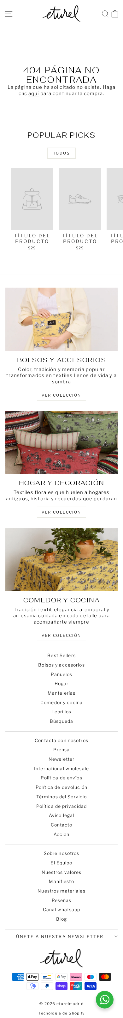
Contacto (62, 824)
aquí (33, 93)
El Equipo (61, 862)
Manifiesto (61, 881)
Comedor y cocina (61, 702)
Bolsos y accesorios (61, 664)
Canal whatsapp (61, 909)
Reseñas (62, 900)
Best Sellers (61, 655)
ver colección (61, 395)
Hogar (62, 683)
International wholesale (61, 768)
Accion (62, 834)
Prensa (61, 749)
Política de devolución (61, 787)
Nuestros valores (62, 872)
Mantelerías (61, 693)
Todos (61, 153)
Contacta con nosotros (61, 740)
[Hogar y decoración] (61, 442)
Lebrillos (61, 711)
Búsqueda (61, 721)
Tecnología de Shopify (61, 1013)
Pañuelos (62, 674)
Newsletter (61, 759)
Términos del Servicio (61, 796)
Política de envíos (61, 777)
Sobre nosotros (61, 853)
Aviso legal (61, 815)
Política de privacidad (61, 806)
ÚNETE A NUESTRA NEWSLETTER (60, 936)
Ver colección (61, 635)
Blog (61, 919)
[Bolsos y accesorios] (61, 319)
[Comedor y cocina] (61, 559)
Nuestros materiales (61, 890)
